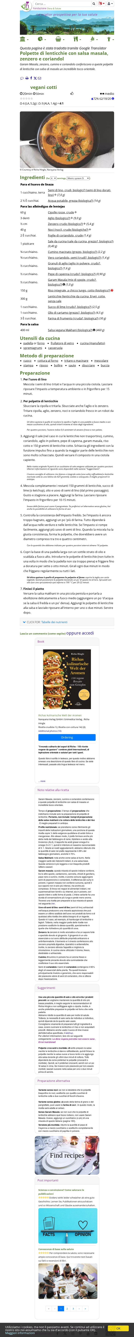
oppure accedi (80, 633)
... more (41, 780)
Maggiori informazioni (20, 1333)
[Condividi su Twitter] (35, 78)
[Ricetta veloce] (26, 99)
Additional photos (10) (49, 731)
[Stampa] (27, 78)
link (53, 903)
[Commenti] (22, 78)
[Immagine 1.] (67, 153)
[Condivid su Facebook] (31, 78)
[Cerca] (93, 4)
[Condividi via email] (39, 78)
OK (118, 1328)
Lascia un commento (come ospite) (43, 633)
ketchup (69, 1032)
